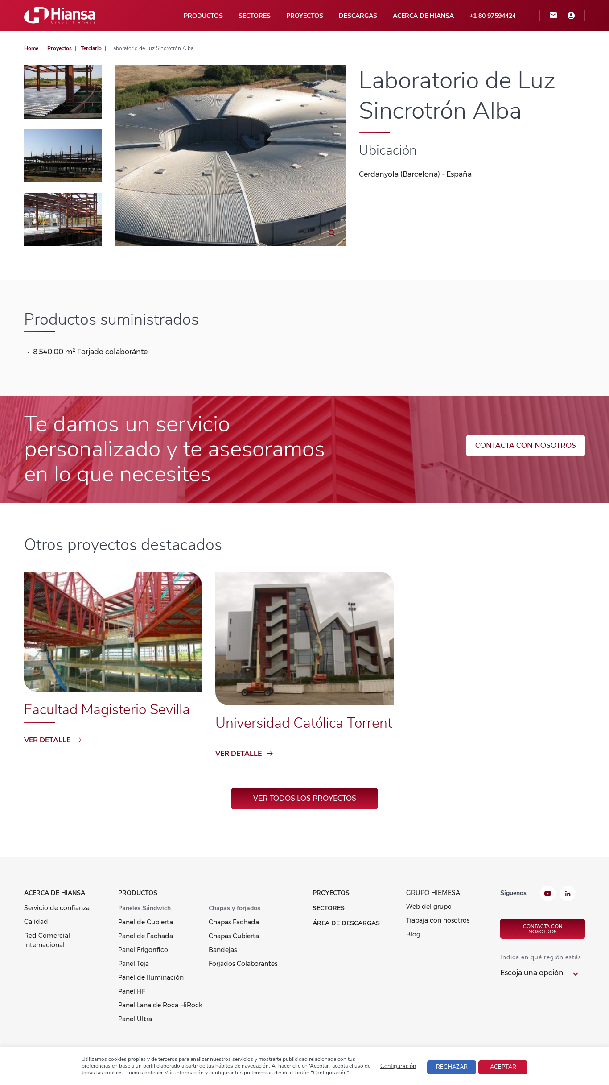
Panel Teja (133, 964)
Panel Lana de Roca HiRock (160, 1005)
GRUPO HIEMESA (433, 893)
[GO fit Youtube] (548, 894)
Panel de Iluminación (151, 977)
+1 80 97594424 (492, 16)
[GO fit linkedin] (568, 894)
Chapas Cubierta (234, 936)
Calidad (36, 922)
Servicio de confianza (57, 908)
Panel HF (131, 991)
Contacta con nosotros (525, 445)
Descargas (358, 16)
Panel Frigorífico (143, 950)
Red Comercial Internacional (47, 940)
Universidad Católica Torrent (303, 723)
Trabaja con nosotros (437, 920)
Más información (184, 1072)
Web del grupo (429, 907)
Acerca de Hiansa (423, 16)
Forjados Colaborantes (243, 964)
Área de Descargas (346, 923)
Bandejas (223, 950)
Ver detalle (47, 740)
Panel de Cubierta (145, 922)
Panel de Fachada (145, 936)
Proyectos (304, 16)
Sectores (255, 16)
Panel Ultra (135, 1019)
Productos (203, 16)
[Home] (59, 15)
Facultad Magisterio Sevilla (107, 709)
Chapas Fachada (234, 922)
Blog (413, 934)
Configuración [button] (398, 1066)
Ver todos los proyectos (304, 798)
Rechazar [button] (452, 1067)
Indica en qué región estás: (541, 957)
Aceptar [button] (503, 1067)
